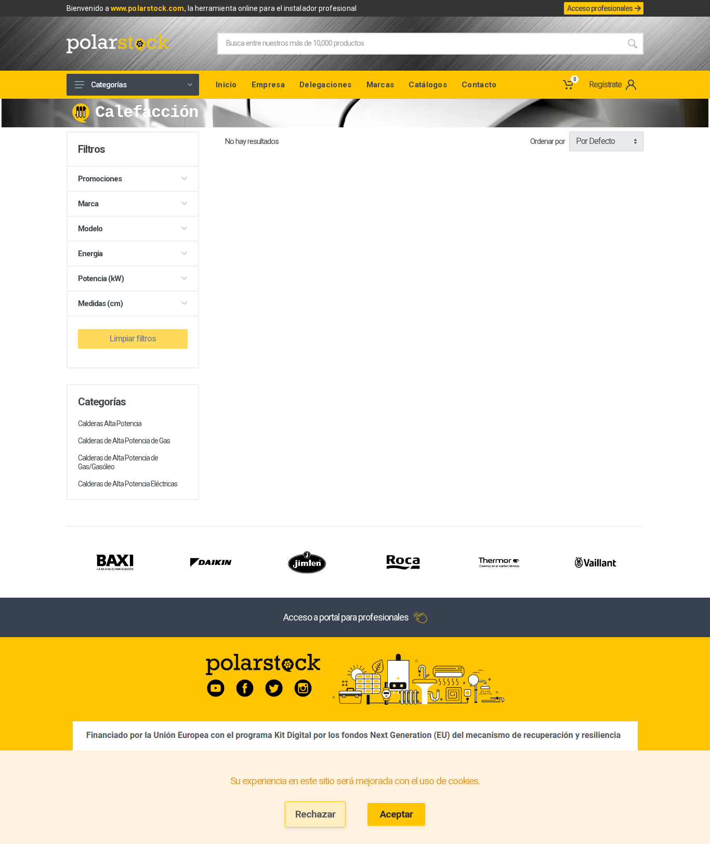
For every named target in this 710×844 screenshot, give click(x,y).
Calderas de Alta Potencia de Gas (124, 441)
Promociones (100, 178)
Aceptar (396, 814)
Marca (88, 203)
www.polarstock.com (147, 8)
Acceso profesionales (600, 8)
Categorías (108, 84)
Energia (90, 253)
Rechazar (315, 814)
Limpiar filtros (133, 339)
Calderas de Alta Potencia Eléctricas (127, 484)
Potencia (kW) (101, 278)
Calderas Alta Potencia (109, 423)
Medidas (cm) (100, 303)
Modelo (90, 228)
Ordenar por (547, 141)
